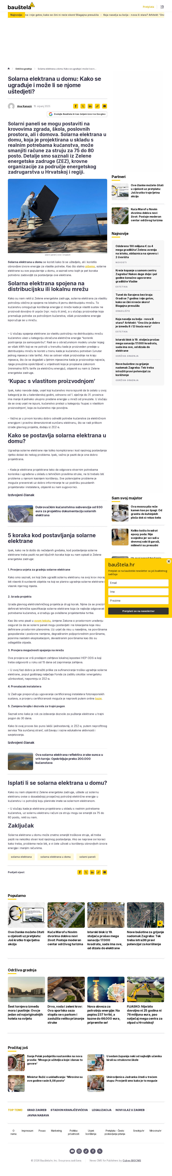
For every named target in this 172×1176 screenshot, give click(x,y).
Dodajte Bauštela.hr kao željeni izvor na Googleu (79, 114)
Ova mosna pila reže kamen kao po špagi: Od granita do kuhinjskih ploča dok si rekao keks (146, 512)
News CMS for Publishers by (115, 1160)
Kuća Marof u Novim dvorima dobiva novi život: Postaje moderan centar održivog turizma (147, 215)
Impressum (27, 1130)
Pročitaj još (18, 1047)
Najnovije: (16, 14)
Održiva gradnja (23, 69)
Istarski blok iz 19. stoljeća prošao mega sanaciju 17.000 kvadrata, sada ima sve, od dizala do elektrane (137, 345)
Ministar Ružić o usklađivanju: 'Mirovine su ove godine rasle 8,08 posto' (55, 1078)
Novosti (121, 262)
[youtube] (72, 1151)
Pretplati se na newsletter (138, 611)
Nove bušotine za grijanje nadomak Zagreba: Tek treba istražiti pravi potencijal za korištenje (135, 369)
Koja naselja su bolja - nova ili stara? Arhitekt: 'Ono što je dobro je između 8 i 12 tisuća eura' (138, 322)
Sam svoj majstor (127, 498)
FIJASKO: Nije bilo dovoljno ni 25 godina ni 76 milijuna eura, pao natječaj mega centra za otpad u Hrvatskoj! (144, 1014)
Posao (42, 1130)
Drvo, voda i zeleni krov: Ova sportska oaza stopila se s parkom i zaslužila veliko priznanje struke (66, 1014)
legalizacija (102, 1110)
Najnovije (120, 233)
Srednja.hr (138, 1130)
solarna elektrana (21, 856)
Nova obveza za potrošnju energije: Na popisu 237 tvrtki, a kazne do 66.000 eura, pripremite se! (103, 1014)
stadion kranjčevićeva (69, 1110)
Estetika (122, 287)
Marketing (56, 1130)
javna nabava (38, 1115)
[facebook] (93, 1151)
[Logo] (21, 6)
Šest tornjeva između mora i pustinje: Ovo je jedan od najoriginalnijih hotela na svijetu (25, 1012)
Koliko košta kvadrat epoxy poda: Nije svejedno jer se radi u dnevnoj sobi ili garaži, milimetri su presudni (145, 538)
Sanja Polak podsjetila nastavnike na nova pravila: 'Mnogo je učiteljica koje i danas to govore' (55, 1059)
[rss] (99, 1151)
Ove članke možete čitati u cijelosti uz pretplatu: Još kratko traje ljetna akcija (147, 191)
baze (98, 698)
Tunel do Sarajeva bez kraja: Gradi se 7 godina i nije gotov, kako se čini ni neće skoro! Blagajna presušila (135, 300)
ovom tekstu (42, 620)
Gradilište (123, 311)
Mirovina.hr (155, 1130)
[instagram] (79, 1151)
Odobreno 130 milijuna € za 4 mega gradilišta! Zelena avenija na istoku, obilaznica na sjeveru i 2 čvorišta (137, 251)
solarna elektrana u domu (55, 856)
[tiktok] (86, 1151)
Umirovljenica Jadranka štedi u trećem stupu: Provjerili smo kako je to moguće (132, 1078)
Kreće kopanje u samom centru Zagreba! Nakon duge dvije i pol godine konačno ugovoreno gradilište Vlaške (136, 276)
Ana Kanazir (24, 106)
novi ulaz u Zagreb (130, 1110)
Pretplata (148, 7)
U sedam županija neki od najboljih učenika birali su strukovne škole (134, 1058)
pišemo (90, 266)
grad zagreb (37, 1110)
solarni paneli (87, 856)
